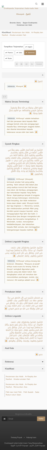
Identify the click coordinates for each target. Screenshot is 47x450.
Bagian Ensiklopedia (30, 22)
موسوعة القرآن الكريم (37, 445)
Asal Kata (9, 348)
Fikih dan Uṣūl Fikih (14, 392)
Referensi (9, 362)
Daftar (41, 418)
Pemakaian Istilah (12, 292)
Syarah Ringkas (11, 144)
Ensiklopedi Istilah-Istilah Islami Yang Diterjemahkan (24, 443)
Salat (37, 392)
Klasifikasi (9, 369)
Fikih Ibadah (28, 392)
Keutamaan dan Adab (24, 25)
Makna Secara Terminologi (16, 102)
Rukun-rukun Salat (13, 394)
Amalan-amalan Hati (18, 35)
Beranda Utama (15, 22)
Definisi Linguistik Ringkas (16, 242)
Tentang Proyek (16, 437)
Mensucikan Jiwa (20, 387)
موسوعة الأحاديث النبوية (19, 445)
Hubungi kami (31, 437)
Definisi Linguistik (12, 316)
